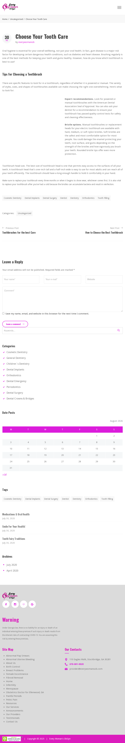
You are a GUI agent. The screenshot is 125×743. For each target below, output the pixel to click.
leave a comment (13, 324)
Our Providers (13, 714)
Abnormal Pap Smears (17, 655)
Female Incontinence (17, 674)
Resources (11, 703)
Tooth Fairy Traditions (13, 539)
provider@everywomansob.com (86, 668)
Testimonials (13, 718)
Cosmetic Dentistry (12, 198)
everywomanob (26, 42)
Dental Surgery (50, 198)
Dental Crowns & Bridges (20, 398)
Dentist (63, 198)
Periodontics (13, 387)
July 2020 (12, 564)
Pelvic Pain (11, 699)
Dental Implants (32, 198)
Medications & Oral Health (15, 514)
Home (4, 19)
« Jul (5, 474)
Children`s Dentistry (18, 363)
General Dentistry (16, 358)
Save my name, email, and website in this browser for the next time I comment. (47, 313)
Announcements (14, 710)
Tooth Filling (103, 198)
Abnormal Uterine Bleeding (20, 659)
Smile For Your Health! (13, 526)
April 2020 (12, 570)
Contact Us (12, 721)
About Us (11, 663)
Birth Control (13, 666)
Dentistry (74, 198)
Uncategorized (16, 19)
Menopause (12, 688)
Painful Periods (14, 696)
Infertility (11, 685)
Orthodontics (88, 198)
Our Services (12, 707)
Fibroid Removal (14, 677)
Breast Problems (15, 670)
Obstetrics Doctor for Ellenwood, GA (25, 692)
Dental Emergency (16, 381)
